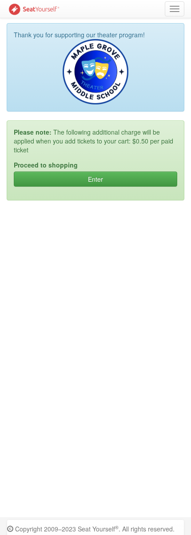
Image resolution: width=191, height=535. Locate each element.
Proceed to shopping (46, 164)
